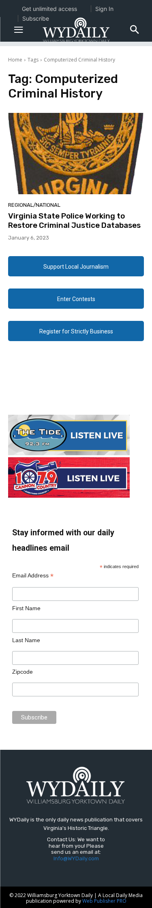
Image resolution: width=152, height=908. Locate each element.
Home (15, 59)
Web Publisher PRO (104, 900)
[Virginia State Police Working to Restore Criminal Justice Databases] (76, 153)
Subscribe (35, 18)
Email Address (33, 575)
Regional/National (34, 205)
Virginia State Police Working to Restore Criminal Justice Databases (74, 220)
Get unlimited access (49, 8)
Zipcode (22, 671)
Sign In (104, 8)
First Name (26, 608)
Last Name (26, 640)
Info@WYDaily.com (76, 858)
